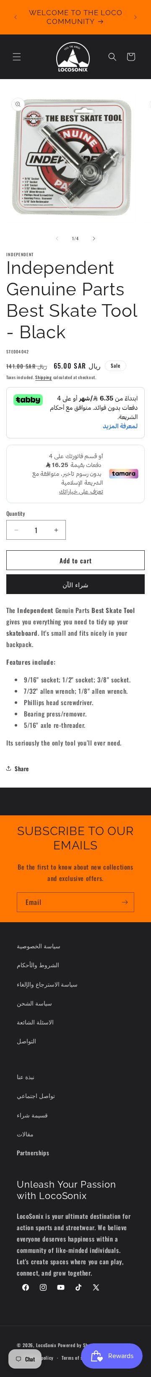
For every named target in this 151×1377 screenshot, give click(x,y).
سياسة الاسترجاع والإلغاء (47, 983)
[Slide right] (94, 238)
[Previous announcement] (15, 17)
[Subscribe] (124, 902)
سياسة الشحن (34, 1002)
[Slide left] (57, 238)
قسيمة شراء (32, 1114)
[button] (17, 57)
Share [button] (22, 768)
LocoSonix (46, 1344)
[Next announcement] (135, 17)
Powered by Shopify (78, 1344)
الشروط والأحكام (38, 964)
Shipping (43, 377)
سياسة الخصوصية (38, 945)
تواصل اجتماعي (36, 1095)
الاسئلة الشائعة (35, 1021)
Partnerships (33, 1152)
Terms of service (78, 1357)
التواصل (26, 1040)
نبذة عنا (25, 1076)
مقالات (25, 1133)
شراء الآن (75, 584)
